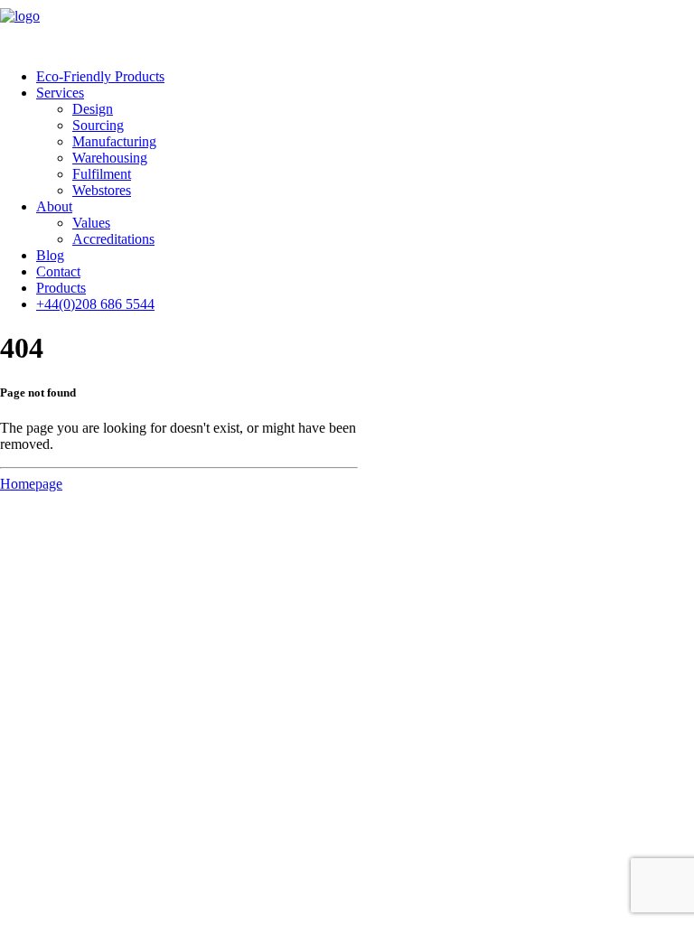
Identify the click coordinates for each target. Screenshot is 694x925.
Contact (58, 271)
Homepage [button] (31, 483)
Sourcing (98, 125)
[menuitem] (365, 77)
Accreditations (113, 239)
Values (91, 222)
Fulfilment (101, 174)
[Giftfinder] (347, 27)
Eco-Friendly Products (100, 76)
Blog (50, 255)
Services (60, 92)
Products (61, 287)
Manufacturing (114, 141)
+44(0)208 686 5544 (95, 304)
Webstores (101, 190)
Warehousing (109, 157)
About (54, 206)
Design (92, 109)
